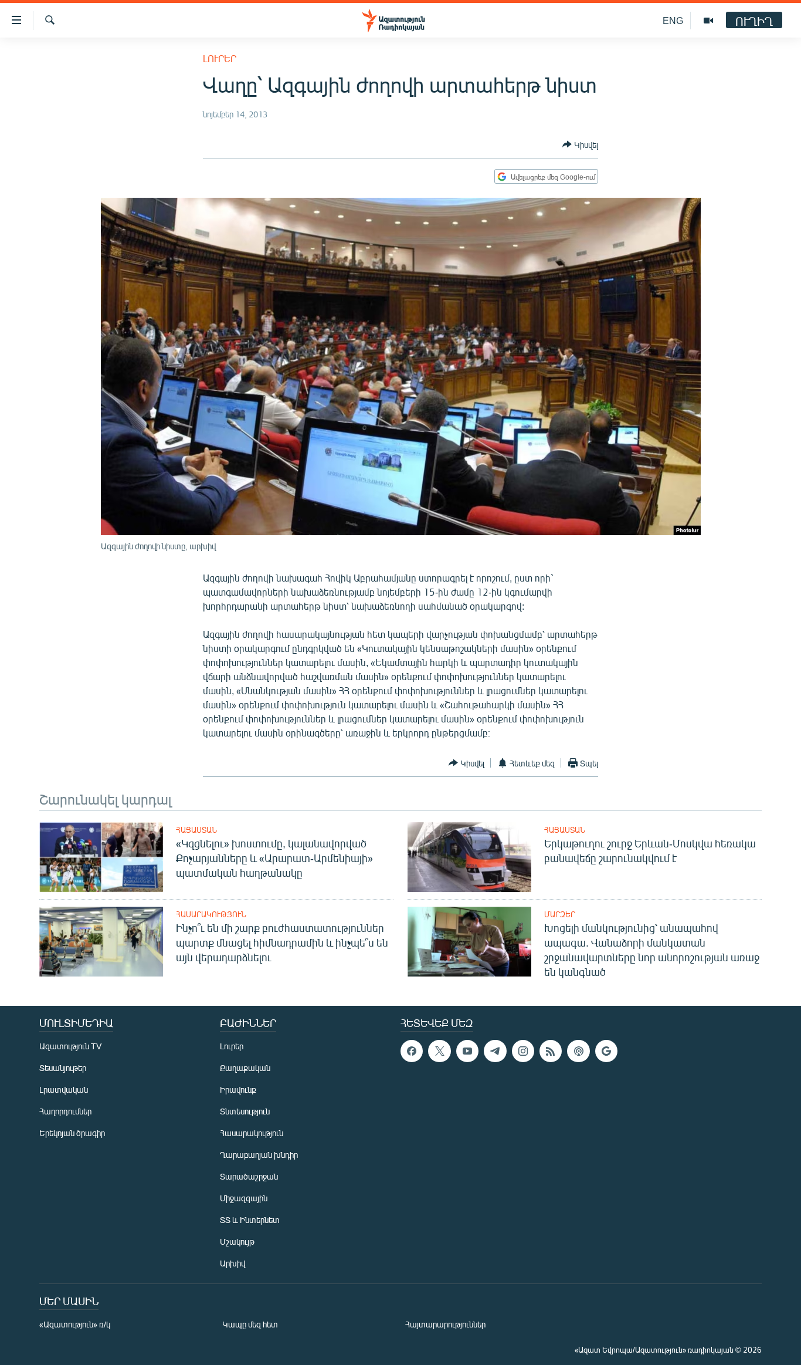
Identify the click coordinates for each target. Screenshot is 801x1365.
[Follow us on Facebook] (411, 1051)
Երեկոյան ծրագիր (72, 1133)
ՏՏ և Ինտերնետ (250, 1220)
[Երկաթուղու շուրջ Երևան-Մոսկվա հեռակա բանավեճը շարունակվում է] (469, 857)
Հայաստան (196, 829)
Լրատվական (63, 1089)
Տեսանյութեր (62, 1068)
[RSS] (550, 1051)
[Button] (580, 144)
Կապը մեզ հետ (250, 1324)
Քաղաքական (245, 1068)
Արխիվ (232, 1263)
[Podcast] (578, 1051)
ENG (673, 20)
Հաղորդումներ (65, 1111)
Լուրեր (219, 58)
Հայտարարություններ (445, 1324)
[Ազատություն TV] (708, 20)
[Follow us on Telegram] (495, 1051)
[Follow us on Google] (606, 1051)
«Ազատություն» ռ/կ (74, 1324)
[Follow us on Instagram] (523, 1051)
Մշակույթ (237, 1241)
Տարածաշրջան (249, 1176)
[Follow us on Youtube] (467, 1051)
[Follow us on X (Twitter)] (439, 1051)
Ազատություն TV (70, 1046)
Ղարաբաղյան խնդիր (259, 1155)
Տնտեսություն (245, 1111)
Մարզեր (559, 914)
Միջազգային (243, 1198)
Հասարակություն (211, 914)
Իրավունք (238, 1089)
